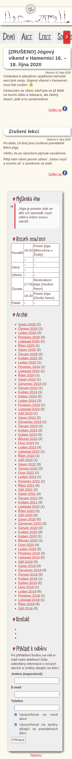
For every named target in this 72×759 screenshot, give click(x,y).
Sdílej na (55, 109)
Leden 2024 (27, 401)
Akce (27, 37)
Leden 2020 (27, 549)
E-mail (16, 687)
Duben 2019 (27, 583)
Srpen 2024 (27, 379)
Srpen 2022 (27, 464)
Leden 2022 (27, 477)
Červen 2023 (28, 426)
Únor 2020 (26, 545)
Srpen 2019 (27, 566)
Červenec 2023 (29, 422)
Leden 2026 (27, 333)
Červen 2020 (28, 528)
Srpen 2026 (27, 324)
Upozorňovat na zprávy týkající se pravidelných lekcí (38, 729)
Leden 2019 (27, 591)
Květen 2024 (27, 392)
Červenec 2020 (29, 523)
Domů (9, 37)
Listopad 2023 (29, 409)
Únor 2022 (26, 473)
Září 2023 (25, 413)
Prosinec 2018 (29, 595)
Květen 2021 (27, 502)
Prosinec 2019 (29, 553)
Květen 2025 (27, 358)
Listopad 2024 (29, 371)
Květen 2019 (27, 579)
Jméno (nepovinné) (26, 674)
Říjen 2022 (26, 456)
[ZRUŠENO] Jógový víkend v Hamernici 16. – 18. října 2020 (37, 58)
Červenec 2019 (29, 570)
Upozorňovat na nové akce (38, 717)
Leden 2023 (27, 447)
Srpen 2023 (27, 417)
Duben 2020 (27, 536)
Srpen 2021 (27, 494)
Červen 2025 (28, 354)
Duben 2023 (27, 434)
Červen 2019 (28, 574)
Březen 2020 (28, 540)
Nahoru (36, 755)
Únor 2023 (26, 443)
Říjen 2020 (26, 511)
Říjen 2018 (26, 604)
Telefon (17, 701)
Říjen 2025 (26, 345)
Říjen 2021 (26, 485)
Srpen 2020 (27, 519)
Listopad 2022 (29, 451)
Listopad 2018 (29, 600)
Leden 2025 (27, 362)
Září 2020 (25, 515)
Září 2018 (25, 608)
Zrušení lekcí (24, 131)
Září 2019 (25, 562)
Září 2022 (25, 460)
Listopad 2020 (29, 506)
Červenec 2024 (29, 384)
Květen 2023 (27, 430)
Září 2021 (25, 489)
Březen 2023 (28, 439)
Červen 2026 (28, 328)
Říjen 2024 (26, 375)
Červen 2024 (28, 388)
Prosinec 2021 (29, 481)
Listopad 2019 (29, 557)
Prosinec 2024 (29, 367)
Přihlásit (18, 740)
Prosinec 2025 (29, 337)
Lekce (45, 37)
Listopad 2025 (29, 341)
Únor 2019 (26, 587)
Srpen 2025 (27, 350)
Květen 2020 (27, 532)
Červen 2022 (28, 468)
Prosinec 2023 (29, 405)
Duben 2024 (27, 396)
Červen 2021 (28, 498)
